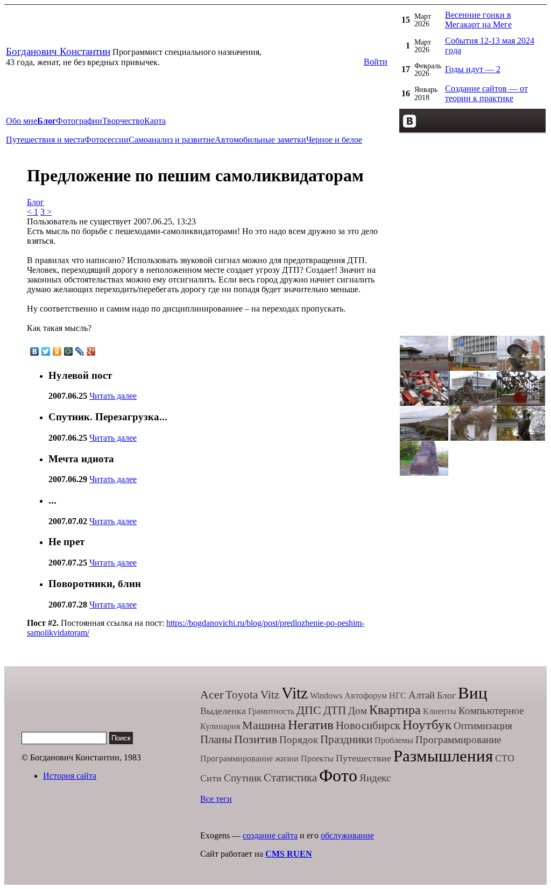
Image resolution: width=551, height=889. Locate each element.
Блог (35, 202)
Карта (155, 120)
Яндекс (375, 778)
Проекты (317, 758)
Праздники (346, 739)
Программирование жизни (249, 758)
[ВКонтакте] (34, 351)
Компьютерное (491, 710)
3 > (46, 211)
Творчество (123, 120)
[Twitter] (46, 351)
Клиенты (439, 711)
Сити (211, 778)
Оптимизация (483, 725)
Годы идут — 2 (472, 69)
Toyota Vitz (252, 694)
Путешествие (363, 758)
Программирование (458, 739)
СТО (504, 758)
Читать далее (113, 395)
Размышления (443, 755)
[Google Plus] (91, 351)
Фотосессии (106, 139)
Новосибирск (368, 725)
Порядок (298, 739)
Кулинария (220, 726)
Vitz (294, 693)
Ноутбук (426, 724)
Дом (357, 710)
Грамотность (271, 711)
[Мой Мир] (68, 351)
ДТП (334, 710)
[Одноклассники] (57, 351)
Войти (375, 61)
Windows (326, 695)
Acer (211, 694)
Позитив (255, 739)
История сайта (69, 775)
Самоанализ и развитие (172, 139)
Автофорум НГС (375, 695)
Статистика (290, 777)
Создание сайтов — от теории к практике (486, 93)
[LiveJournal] (80, 351)
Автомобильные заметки (260, 139)
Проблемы (394, 740)
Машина (264, 725)
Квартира (395, 710)
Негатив (311, 724)
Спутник (243, 778)
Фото (338, 775)
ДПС (308, 710)
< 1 (32, 211)
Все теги (216, 798)
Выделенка (223, 710)
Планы (216, 739)
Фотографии (79, 120)
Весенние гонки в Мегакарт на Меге (478, 19)
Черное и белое (334, 139)
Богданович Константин (58, 51)
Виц (473, 692)
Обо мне (21, 120)
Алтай (421, 695)
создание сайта (270, 835)
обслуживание (347, 835)
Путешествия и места (45, 139)
